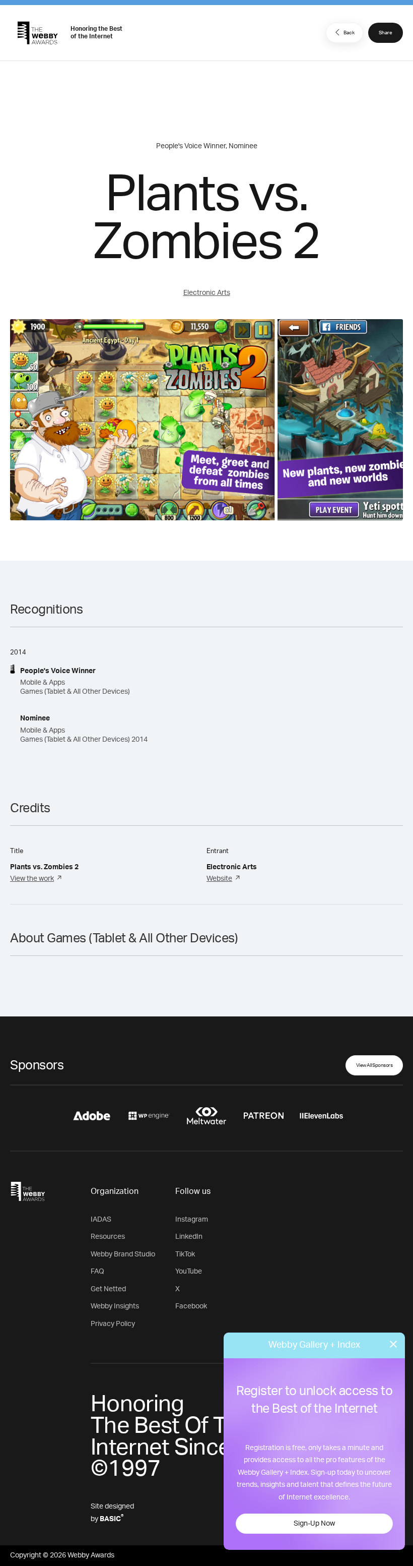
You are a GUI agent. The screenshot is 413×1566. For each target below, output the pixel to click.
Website (219, 878)
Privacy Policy (113, 1324)
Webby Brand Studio (123, 1254)
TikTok (185, 1254)
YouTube (188, 1271)
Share (385, 32)
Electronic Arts (206, 292)
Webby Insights (115, 1306)
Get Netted (108, 1289)
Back (349, 32)
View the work (32, 878)
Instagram (191, 1219)
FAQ (97, 1271)
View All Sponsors (374, 1065)
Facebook (191, 1306)
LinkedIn (188, 1236)
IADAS (101, 1219)
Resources (108, 1236)
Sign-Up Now (314, 1523)
